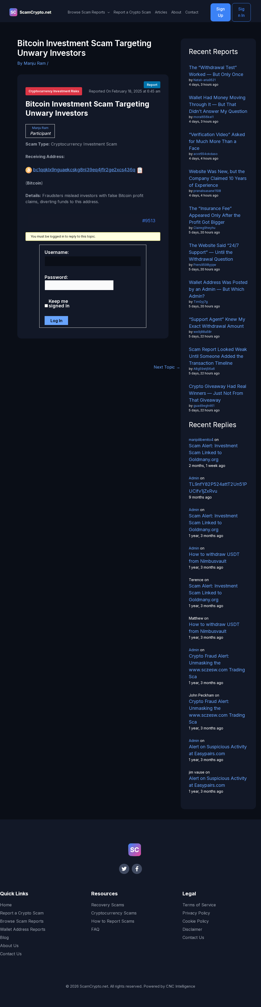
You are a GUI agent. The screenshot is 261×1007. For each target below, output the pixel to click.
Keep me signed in (59, 303)
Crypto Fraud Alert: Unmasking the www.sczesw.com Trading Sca (217, 666)
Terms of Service (199, 904)
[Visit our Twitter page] (124, 869)
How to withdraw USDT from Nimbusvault (214, 558)
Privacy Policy (196, 913)
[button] (107, 12)
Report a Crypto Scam (132, 12)
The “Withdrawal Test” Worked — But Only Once (216, 71)
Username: (57, 252)
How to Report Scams (112, 921)
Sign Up (220, 12)
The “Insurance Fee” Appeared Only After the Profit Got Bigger (214, 215)
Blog (4, 937)
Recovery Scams (107, 904)
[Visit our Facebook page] (137, 869)
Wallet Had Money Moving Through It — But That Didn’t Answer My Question (218, 104)
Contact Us (11, 953)
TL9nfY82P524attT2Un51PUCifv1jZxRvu (218, 487)
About (176, 12)
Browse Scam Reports (22, 921)
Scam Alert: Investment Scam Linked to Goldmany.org (213, 452)
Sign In (241, 12)
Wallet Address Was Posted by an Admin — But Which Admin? (218, 289)
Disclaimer (192, 929)
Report (152, 85)
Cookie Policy (195, 921)
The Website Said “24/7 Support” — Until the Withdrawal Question (214, 252)
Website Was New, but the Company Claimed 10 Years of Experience (217, 178)
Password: (56, 277)
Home (6, 904)
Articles (161, 12)
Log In (56, 320)
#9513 (148, 220)
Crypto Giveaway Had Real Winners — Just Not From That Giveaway (217, 393)
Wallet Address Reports (22, 929)
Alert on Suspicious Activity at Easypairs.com (218, 750)
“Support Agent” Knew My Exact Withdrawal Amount (217, 323)
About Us (9, 945)
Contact (191, 12)
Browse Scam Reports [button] (86, 12)
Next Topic (167, 367)
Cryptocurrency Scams (114, 913)
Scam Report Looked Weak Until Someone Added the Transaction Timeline (218, 356)
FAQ (95, 929)
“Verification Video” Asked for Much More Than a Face (217, 141)
